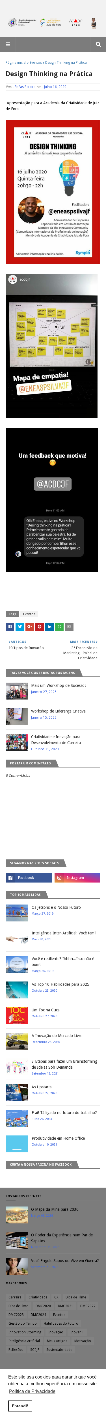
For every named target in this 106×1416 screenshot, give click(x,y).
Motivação (82, 1341)
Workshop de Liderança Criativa (58, 711)
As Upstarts (41, 1087)
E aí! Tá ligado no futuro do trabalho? (64, 1112)
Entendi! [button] (20, 1406)
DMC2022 (88, 1306)
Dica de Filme (76, 1297)
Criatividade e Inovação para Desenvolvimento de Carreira (56, 740)
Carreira (14, 1297)
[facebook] (29, 878)
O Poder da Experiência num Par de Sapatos (62, 1238)
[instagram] (78, 878)
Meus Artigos (57, 1341)
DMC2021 (65, 1306)
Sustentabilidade (59, 1350)
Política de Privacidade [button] (32, 1391)
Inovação (55, 1332)
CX (56, 1297)
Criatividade (38, 1297)
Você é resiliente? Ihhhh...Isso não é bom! (63, 961)
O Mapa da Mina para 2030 (55, 1209)
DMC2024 (38, 1315)
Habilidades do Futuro (61, 1323)
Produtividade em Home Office (58, 1138)
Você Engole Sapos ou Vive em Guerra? (65, 1260)
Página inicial (16, 63)
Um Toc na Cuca (46, 1010)
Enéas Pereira (25, 87)
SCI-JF (34, 1350)
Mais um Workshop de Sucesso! (58, 685)
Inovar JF (77, 1332)
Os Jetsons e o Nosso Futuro (56, 907)
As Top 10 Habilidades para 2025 (60, 984)
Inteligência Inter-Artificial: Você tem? (64, 933)
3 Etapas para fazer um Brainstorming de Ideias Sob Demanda (64, 1064)
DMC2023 (16, 1315)
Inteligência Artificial (24, 1341)
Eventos (36, 63)
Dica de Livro (18, 1306)
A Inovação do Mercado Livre (57, 1035)
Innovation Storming (24, 1332)
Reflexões (15, 1350)
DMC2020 (43, 1306)
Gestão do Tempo (22, 1323)
